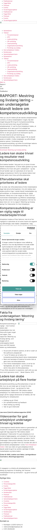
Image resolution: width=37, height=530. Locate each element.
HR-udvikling (11, 41)
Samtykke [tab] (7, 233)
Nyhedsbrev (8, 31)
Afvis (18, 300)
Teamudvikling (12, 43)
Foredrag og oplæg (13, 48)
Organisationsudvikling (15, 46)
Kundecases (8, 52)
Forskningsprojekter (10, 10)
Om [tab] (30, 233)
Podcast (6, 5)
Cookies (6, 482)
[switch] (32, 269)
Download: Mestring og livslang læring (13, 150)
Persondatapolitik (10, 484)
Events (6, 7)
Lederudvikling (12, 39)
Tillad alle (18, 289)
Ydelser (6, 33)
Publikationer (8, 1)
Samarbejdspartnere (10, 54)
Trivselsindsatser (12, 35)
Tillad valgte (18, 294)
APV (8, 37)
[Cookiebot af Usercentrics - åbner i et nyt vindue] (27, 228)
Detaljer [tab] (18, 233)
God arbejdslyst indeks (11, 50)
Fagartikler (7, 3)
